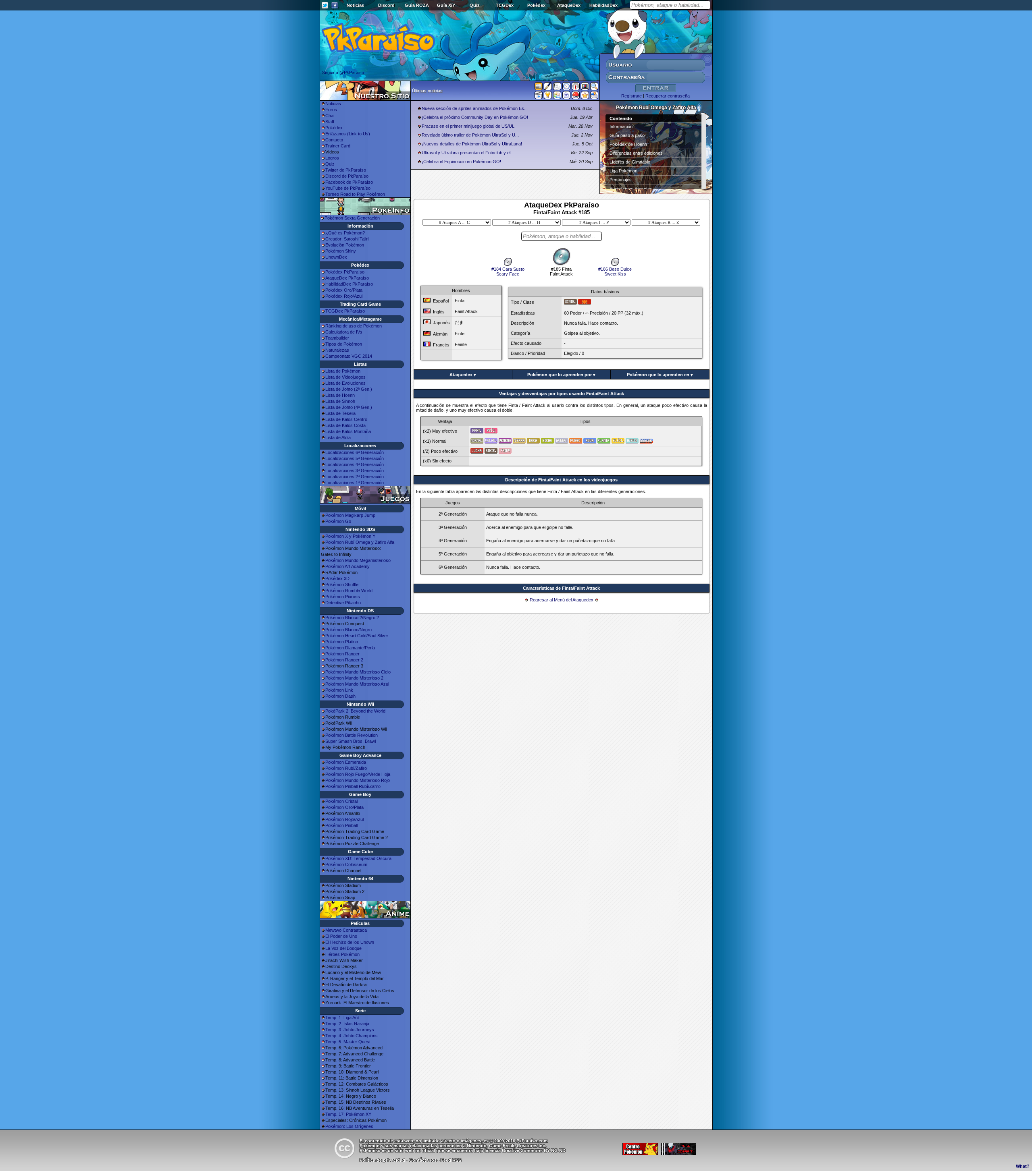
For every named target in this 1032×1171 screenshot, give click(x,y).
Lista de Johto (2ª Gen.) (348, 389)
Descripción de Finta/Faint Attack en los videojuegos (561, 479)
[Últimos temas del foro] (557, 87)
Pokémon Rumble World (348, 590)
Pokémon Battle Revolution (351, 735)
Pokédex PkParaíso (344, 271)
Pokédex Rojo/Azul (343, 296)
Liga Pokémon (623, 170)
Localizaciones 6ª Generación (354, 452)
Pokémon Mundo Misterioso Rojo (357, 780)
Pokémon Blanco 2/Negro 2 (352, 617)
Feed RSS (451, 1160)
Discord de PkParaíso (346, 176)
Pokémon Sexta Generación (352, 218)
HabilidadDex (603, 5)
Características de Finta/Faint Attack (561, 588)
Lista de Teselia (340, 413)
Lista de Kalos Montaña (348, 431)
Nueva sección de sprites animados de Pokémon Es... (475, 108)
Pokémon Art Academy (347, 566)
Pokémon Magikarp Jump (350, 515)
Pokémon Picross (342, 596)
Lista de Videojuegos (345, 377)
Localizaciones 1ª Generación (354, 482)
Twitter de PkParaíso (345, 170)
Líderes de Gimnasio (630, 162)
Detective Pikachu (343, 602)
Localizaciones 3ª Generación (354, 470)
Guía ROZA (417, 5)
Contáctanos (423, 1160)
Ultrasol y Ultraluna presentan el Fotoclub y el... (468, 152)
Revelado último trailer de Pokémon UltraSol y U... (470, 135)
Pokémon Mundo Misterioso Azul (357, 684)
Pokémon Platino (341, 641)
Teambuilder (337, 338)
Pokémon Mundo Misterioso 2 (354, 678)
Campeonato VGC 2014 (348, 356)
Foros (331, 109)
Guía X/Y (446, 5)
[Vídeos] (538, 96)
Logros (332, 157)
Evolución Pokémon (344, 244)
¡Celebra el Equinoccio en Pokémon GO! (461, 161)
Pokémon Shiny (340, 251)
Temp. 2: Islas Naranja (347, 1023)
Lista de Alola (338, 437)
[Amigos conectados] (557, 96)
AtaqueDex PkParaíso (347, 278)
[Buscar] (594, 87)
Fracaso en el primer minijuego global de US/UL (468, 126)
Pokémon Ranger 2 (344, 659)
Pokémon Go (338, 521)
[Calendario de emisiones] (585, 87)
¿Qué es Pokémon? (345, 232)
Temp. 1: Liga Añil (342, 1017)
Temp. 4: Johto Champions (351, 1035)
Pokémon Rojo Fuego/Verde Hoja (357, 774)
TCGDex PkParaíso (345, 311)
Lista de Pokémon (342, 371)
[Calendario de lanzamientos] (566, 87)
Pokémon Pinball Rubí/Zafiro (353, 786)
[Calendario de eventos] (575, 87)
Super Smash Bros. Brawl (350, 741)
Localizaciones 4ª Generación (354, 464)
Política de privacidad (382, 1160)
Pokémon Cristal (341, 801)
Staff (329, 121)
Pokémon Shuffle (341, 584)
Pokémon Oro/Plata (344, 807)
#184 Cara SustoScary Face (507, 271)
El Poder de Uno (341, 936)
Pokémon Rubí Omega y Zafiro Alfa (359, 542)
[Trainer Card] (575, 96)
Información (621, 126)
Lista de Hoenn (340, 395)
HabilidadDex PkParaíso (349, 284)
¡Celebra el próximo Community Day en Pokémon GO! (475, 117)
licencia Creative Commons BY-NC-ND (525, 1150)
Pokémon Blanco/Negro (348, 629)
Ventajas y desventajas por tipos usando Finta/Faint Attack (561, 393)
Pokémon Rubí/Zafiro (346, 768)
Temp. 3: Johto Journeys (349, 1029)
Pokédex (536, 5)
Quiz (475, 5)
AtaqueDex (568, 5)
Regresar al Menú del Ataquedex (561, 599)
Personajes (621, 179)
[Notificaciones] (548, 96)
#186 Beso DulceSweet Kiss (615, 271)
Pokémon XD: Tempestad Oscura (358, 858)
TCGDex (505, 5)
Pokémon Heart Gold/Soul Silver (356, 635)
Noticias (355, 5)
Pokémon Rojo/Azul (344, 819)
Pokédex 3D (337, 578)
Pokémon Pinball (341, 825)
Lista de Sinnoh (340, 401)
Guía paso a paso (627, 135)
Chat (330, 115)
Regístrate (631, 95)
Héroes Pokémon (342, 954)
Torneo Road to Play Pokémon (355, 194)
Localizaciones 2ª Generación (354, 476)
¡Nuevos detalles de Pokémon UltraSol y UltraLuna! (472, 143)
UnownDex (336, 257)
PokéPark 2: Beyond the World (355, 711)
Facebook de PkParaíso (349, 182)
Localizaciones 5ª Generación (354, 458)
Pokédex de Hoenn (628, 144)
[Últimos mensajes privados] (566, 96)
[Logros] (585, 96)
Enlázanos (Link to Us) (347, 133)
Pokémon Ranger (342, 653)
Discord (386, 5)
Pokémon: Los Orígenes (349, 1126)
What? (1023, 1166)
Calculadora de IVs (343, 332)
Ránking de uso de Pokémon (353, 325)
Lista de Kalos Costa (345, 425)
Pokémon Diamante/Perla (350, 647)
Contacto (334, 139)
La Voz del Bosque (343, 948)
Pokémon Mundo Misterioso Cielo (358, 671)
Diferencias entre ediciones (636, 153)
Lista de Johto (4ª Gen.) (348, 407)
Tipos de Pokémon (343, 344)
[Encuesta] (594, 96)
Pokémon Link (339, 690)
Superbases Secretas (631, 188)
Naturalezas (337, 350)
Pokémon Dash (340, 696)
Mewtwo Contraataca (346, 930)
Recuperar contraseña (667, 95)
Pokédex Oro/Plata (343, 290)
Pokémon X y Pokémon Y (350, 536)
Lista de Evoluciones (345, 383)
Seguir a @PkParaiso (343, 72)
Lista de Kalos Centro (346, 419)
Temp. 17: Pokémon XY (348, 1114)
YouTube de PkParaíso (347, 188)
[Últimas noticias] (538, 87)
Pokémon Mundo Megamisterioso (358, 560)
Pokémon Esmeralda (345, 762)
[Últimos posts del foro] (548, 88)
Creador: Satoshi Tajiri (346, 238)
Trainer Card (337, 145)
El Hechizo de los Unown (349, 942)
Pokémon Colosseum (346, 864)
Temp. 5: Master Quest (347, 1041)
